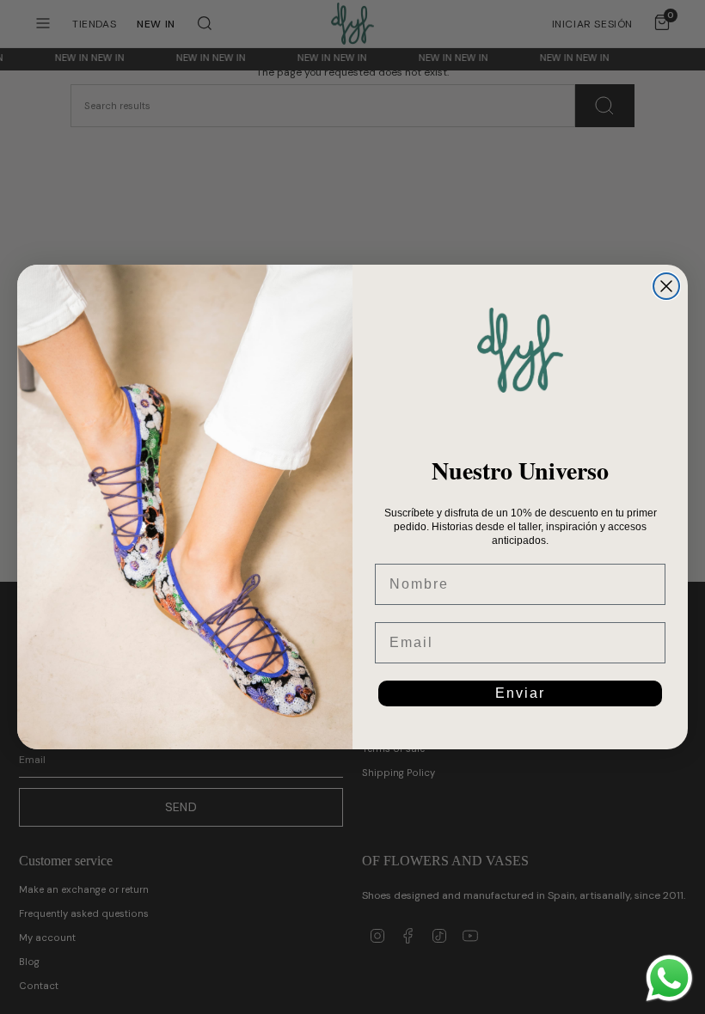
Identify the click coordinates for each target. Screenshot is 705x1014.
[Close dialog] (666, 286)
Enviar (520, 693)
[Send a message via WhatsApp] (669, 978)
